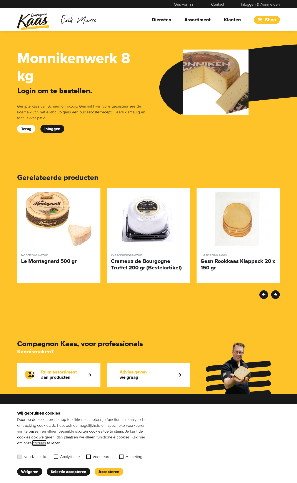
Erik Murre (79, 19)
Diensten (161, 20)
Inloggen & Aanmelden (260, 4)
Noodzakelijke (35, 456)
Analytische (70, 456)
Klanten (232, 20)
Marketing (133, 456)
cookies (39, 443)
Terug (26, 128)
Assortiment (197, 20)
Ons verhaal (184, 4)
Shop (270, 20)
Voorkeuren (103, 456)
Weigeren (29, 471)
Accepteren (108, 471)
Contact (217, 4)
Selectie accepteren (68, 471)
